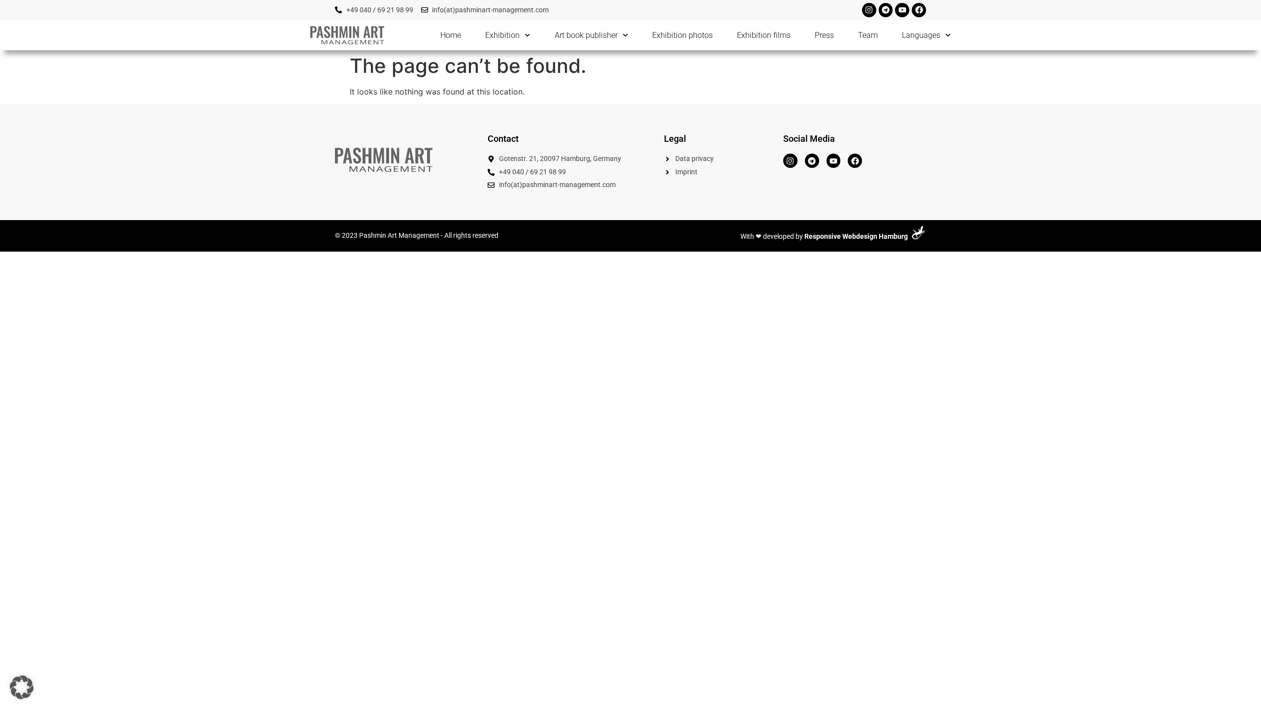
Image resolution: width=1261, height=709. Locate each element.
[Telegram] (886, 10)
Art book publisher (586, 35)
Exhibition (502, 35)
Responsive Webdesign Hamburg (856, 236)
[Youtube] (902, 10)
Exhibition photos (682, 35)
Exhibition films (764, 35)
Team (868, 35)
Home (450, 35)
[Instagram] (869, 10)
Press (824, 35)
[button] (21, 687)
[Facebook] (919, 10)
